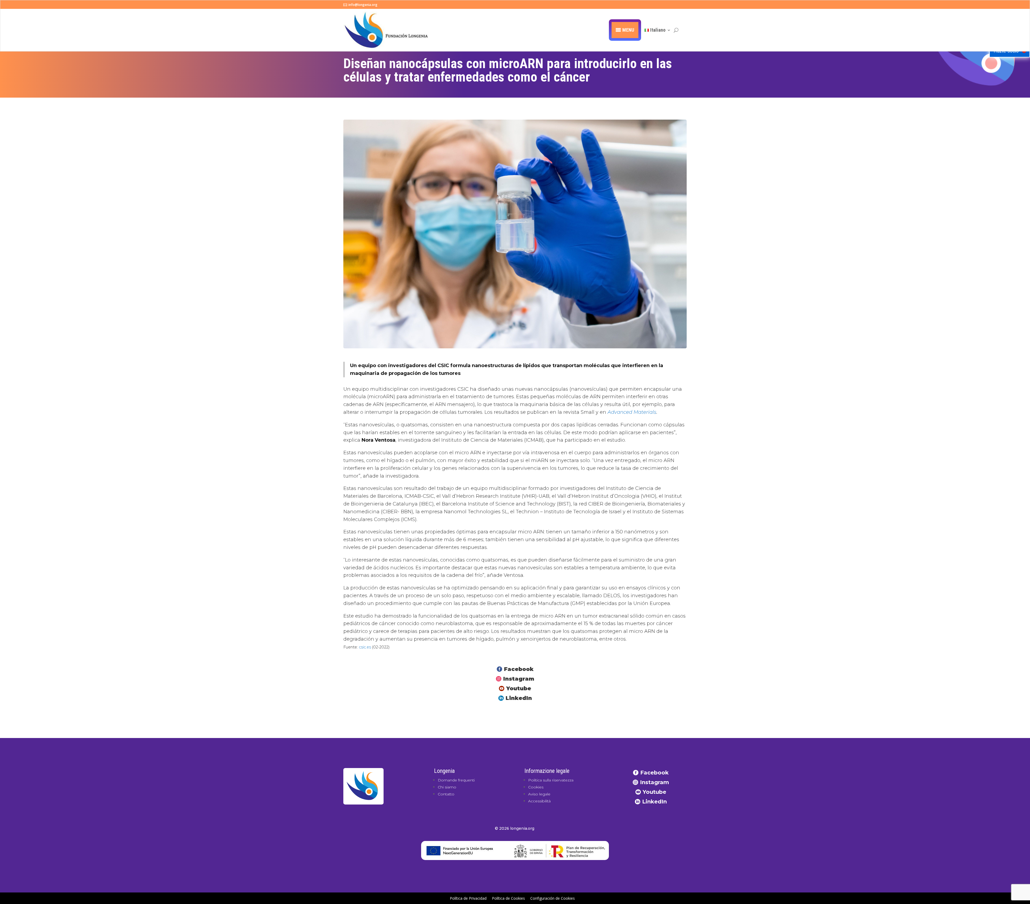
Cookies (535, 787)
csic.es (365, 647)
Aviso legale (539, 794)
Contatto (446, 794)
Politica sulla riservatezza (550, 780)
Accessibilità (539, 801)
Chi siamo (447, 787)
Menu (628, 30)
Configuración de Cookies (552, 898)
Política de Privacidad (468, 898)
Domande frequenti (456, 780)
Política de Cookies (508, 898)
